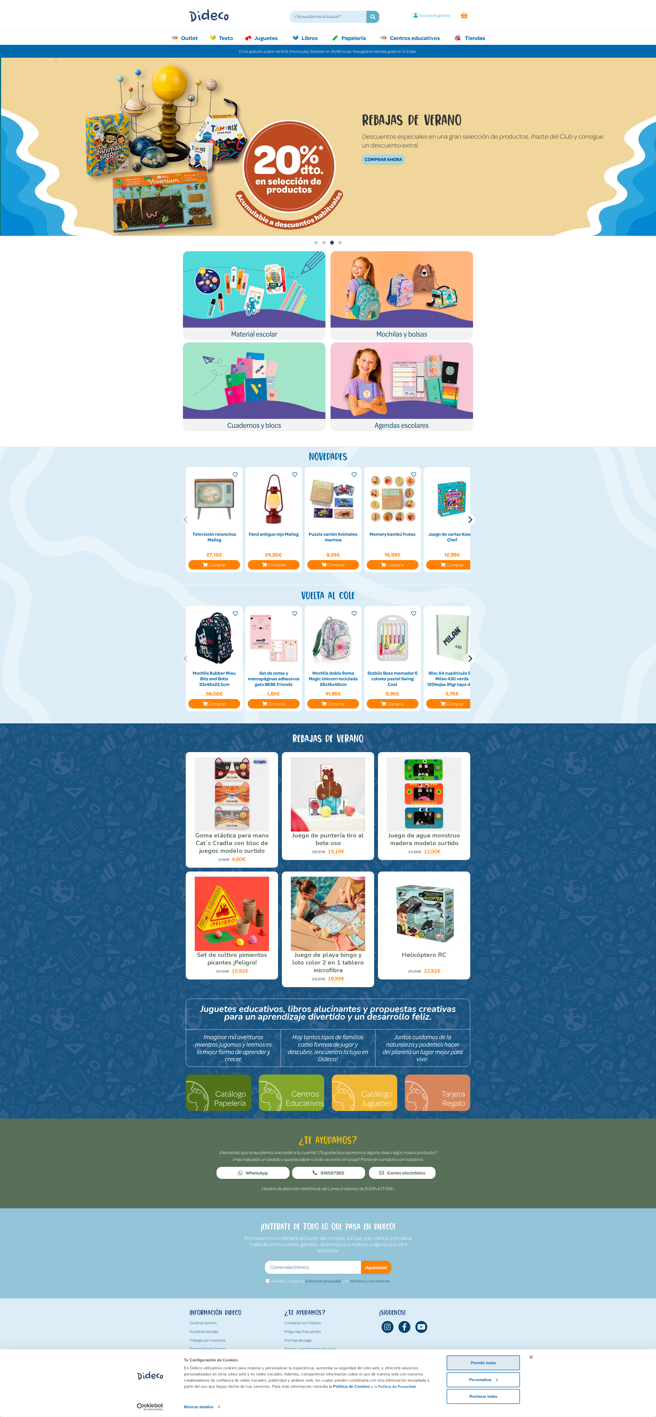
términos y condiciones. (370, 1280)
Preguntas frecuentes (302, 1331)
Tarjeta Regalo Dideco (208, 1348)
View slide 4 (340, 243)
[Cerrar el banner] (531, 1357)
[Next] (469, 519)
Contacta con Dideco (302, 1322)
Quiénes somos (203, 1322)
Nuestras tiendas (204, 1331)
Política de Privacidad (397, 1387)
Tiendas (474, 37)
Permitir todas (483, 1363)
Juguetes (265, 37)
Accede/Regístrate (434, 15)
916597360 (332, 1173)
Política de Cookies (351, 1386)
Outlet (192, 37)
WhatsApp (256, 1173)
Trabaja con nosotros (208, 1340)
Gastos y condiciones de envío (310, 1348)
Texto (228, 37)
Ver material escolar (346, 159)
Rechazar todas (483, 1396)
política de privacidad (323, 1280)
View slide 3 (332, 243)
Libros (309, 37)
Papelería (353, 37)
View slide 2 (324, 243)
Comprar (217, 565)
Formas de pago (298, 1340)
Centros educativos (414, 37)
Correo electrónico (405, 1173)
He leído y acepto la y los (331, 1280)
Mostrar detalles (198, 1407)
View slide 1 (316, 243)
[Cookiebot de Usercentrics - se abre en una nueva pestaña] (150, 1407)
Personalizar (480, 1379)
